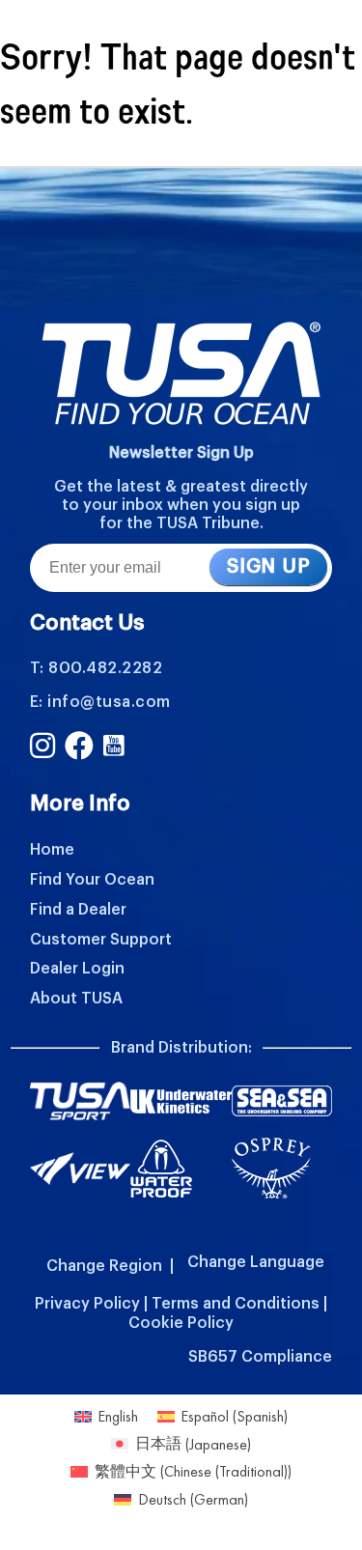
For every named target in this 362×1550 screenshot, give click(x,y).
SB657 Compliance (260, 1357)
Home (52, 850)
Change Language (255, 1262)
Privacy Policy (87, 1303)
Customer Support (101, 939)
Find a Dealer (78, 909)
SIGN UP (268, 567)
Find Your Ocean (92, 880)
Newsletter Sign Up (181, 453)
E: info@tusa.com (100, 702)
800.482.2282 (105, 668)
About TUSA (76, 998)
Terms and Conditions (236, 1303)
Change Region (104, 1266)
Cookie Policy (181, 1323)
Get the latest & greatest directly (181, 486)
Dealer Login (77, 968)
